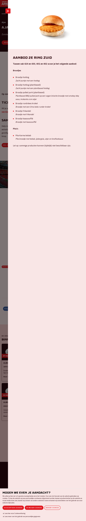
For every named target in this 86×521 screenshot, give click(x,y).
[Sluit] (7, 10)
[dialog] (43, 504)
